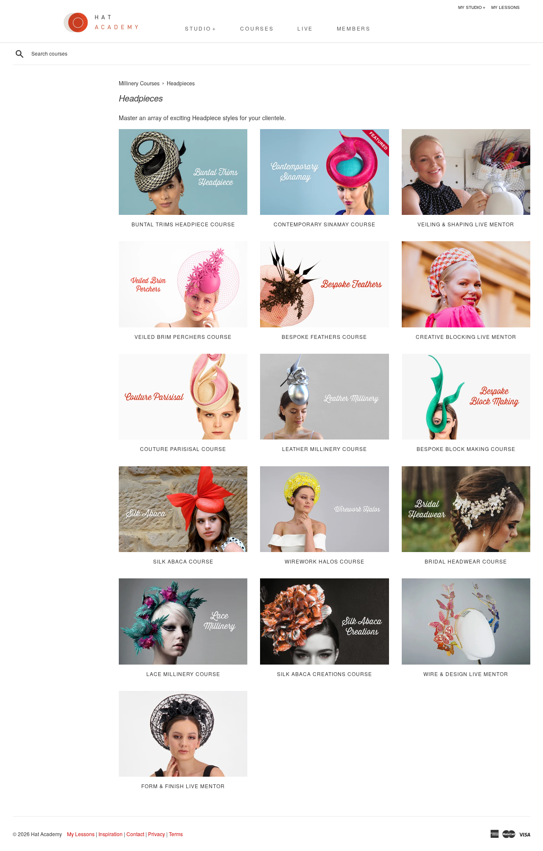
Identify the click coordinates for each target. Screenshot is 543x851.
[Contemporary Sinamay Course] (324, 172)
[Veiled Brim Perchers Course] (183, 284)
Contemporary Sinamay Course (324, 224)
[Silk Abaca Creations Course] (324, 621)
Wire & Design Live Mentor (465, 673)
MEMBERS (354, 28)
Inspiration (110, 833)
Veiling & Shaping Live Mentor (465, 224)
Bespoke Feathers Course (324, 336)
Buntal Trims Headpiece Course (183, 224)
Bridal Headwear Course (466, 561)
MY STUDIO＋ (472, 7)
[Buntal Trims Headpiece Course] (183, 172)
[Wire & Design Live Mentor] (466, 621)
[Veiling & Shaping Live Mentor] (466, 172)
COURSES (257, 28)
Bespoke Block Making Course (466, 448)
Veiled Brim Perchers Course (183, 336)
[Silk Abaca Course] (183, 509)
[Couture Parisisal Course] (183, 397)
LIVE (305, 28)
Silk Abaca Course (183, 561)
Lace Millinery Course (183, 673)
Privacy (156, 833)
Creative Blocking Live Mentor (466, 336)
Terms (176, 833)
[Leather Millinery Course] (324, 397)
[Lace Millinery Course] (183, 621)
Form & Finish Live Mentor (183, 785)
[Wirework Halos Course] (324, 509)
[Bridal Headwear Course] (466, 509)
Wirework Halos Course (324, 561)
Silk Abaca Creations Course (324, 673)
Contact (135, 833)
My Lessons (81, 833)
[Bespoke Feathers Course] (324, 284)
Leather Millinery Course (324, 448)
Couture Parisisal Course (183, 448)
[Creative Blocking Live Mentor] (466, 284)
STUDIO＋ (201, 28)
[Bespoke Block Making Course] (466, 397)
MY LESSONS (505, 7)
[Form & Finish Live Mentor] (183, 734)
